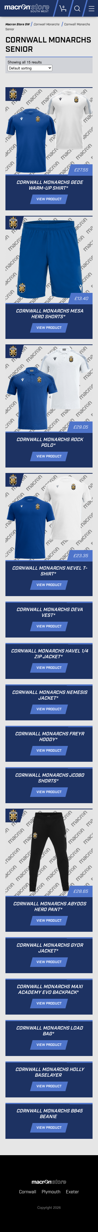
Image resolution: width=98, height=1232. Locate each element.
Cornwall (27, 1192)
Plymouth (51, 1192)
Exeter (72, 1192)
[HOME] (49, 1182)
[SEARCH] (77, 8)
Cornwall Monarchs (47, 24)
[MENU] (91, 8)
